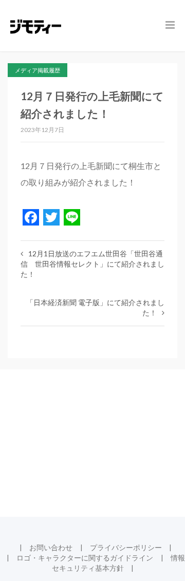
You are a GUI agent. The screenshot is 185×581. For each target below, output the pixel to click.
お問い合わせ (50, 547)
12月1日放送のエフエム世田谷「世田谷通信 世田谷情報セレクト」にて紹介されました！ (92, 263)
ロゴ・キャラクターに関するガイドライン (84, 557)
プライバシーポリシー (126, 547)
